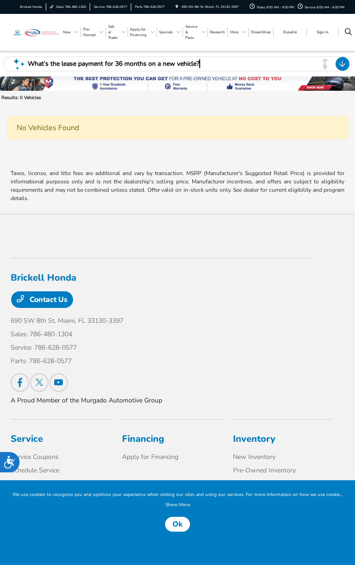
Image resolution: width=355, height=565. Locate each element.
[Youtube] (58, 382)
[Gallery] (177, 83)
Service (27, 439)
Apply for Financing (150, 456)
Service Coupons (35, 456)
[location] (177, 7)
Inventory (254, 439)
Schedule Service (35, 470)
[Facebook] (20, 382)
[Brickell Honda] (36, 32)
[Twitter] (39, 382)
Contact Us (47, 300)
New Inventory (254, 456)
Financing (143, 439)
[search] (348, 32)
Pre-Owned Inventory (264, 470)
